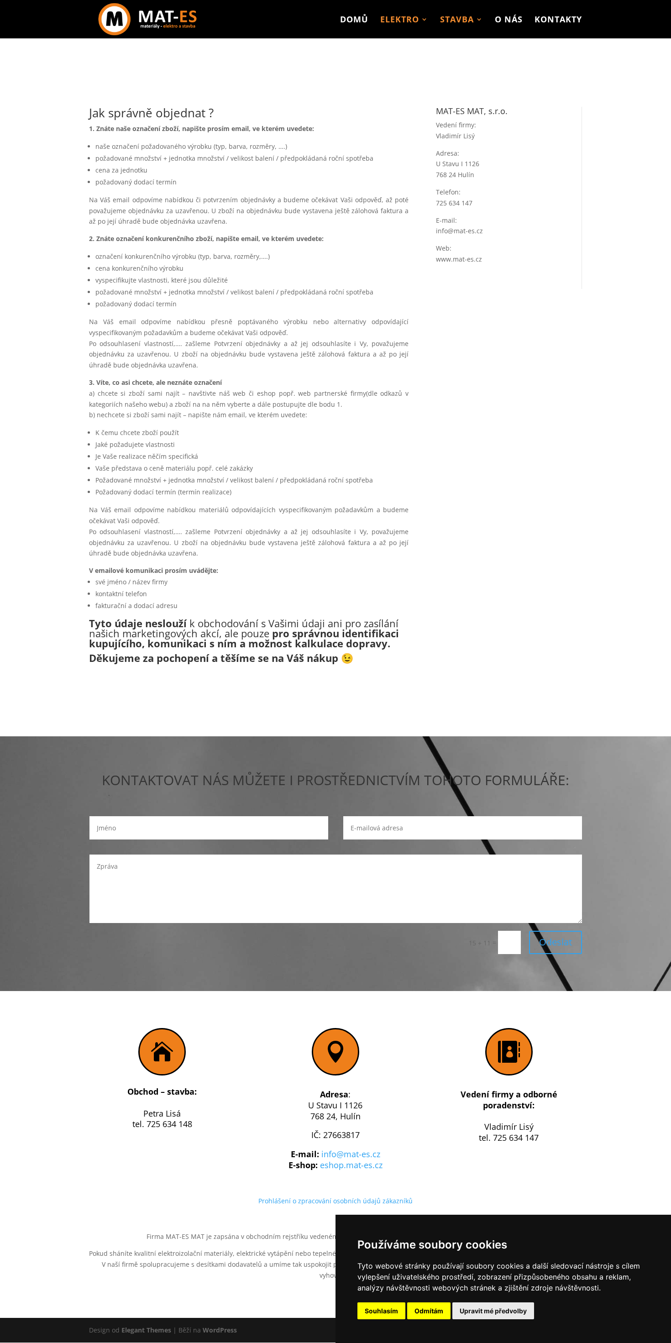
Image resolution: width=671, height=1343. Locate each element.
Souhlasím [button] (381, 1311)
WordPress (220, 1330)
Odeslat (555, 942)
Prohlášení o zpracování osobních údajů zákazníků (335, 1200)
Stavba (457, 20)
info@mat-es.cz (350, 1154)
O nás (509, 20)
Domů (354, 20)
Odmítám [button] (428, 1311)
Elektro (399, 20)
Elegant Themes (146, 1330)
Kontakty (558, 20)
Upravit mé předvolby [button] (493, 1311)
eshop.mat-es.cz (351, 1164)
